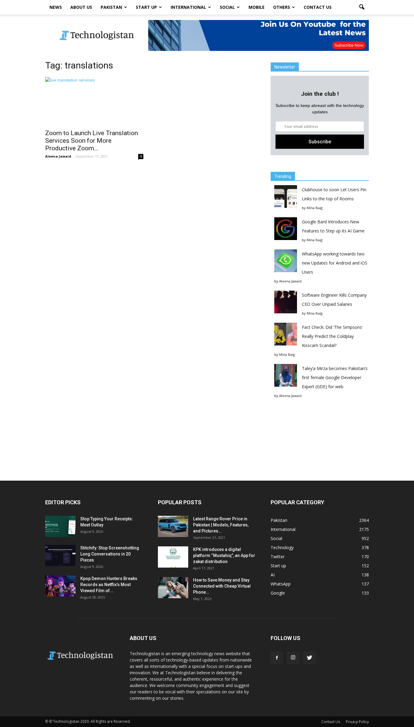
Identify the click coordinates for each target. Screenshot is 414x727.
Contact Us (318, 7)
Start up (146, 7)
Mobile (257, 7)
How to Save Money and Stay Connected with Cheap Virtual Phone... (222, 586)
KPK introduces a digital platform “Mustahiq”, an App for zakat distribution (224, 555)
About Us (81, 7)
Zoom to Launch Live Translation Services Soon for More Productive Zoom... (91, 140)
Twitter (278, 556)
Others (281, 7)
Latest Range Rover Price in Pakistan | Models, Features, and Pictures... (221, 524)
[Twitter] (309, 658)
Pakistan (111, 7)
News (55, 7)
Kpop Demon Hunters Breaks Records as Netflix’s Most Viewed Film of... (108, 584)
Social (227, 7)
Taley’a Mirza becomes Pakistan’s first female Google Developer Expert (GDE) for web (335, 377)
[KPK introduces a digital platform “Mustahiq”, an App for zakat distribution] (173, 557)
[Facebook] (277, 658)
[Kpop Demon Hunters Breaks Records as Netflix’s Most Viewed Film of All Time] (60, 585)
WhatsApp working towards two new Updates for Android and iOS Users (334, 263)
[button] (361, 7)
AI (273, 575)
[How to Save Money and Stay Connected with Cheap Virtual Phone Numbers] (173, 587)
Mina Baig (314, 207)
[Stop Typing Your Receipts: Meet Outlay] (60, 526)
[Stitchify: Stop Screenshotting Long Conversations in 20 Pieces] (60, 555)
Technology (282, 547)
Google (278, 593)
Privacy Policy (357, 721)
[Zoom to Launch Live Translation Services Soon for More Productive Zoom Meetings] (94, 101)
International (188, 7)
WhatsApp (281, 584)
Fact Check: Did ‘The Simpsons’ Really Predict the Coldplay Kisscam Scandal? (332, 336)
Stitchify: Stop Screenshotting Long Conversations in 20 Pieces (109, 553)
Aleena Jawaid (58, 156)
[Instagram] (293, 658)
